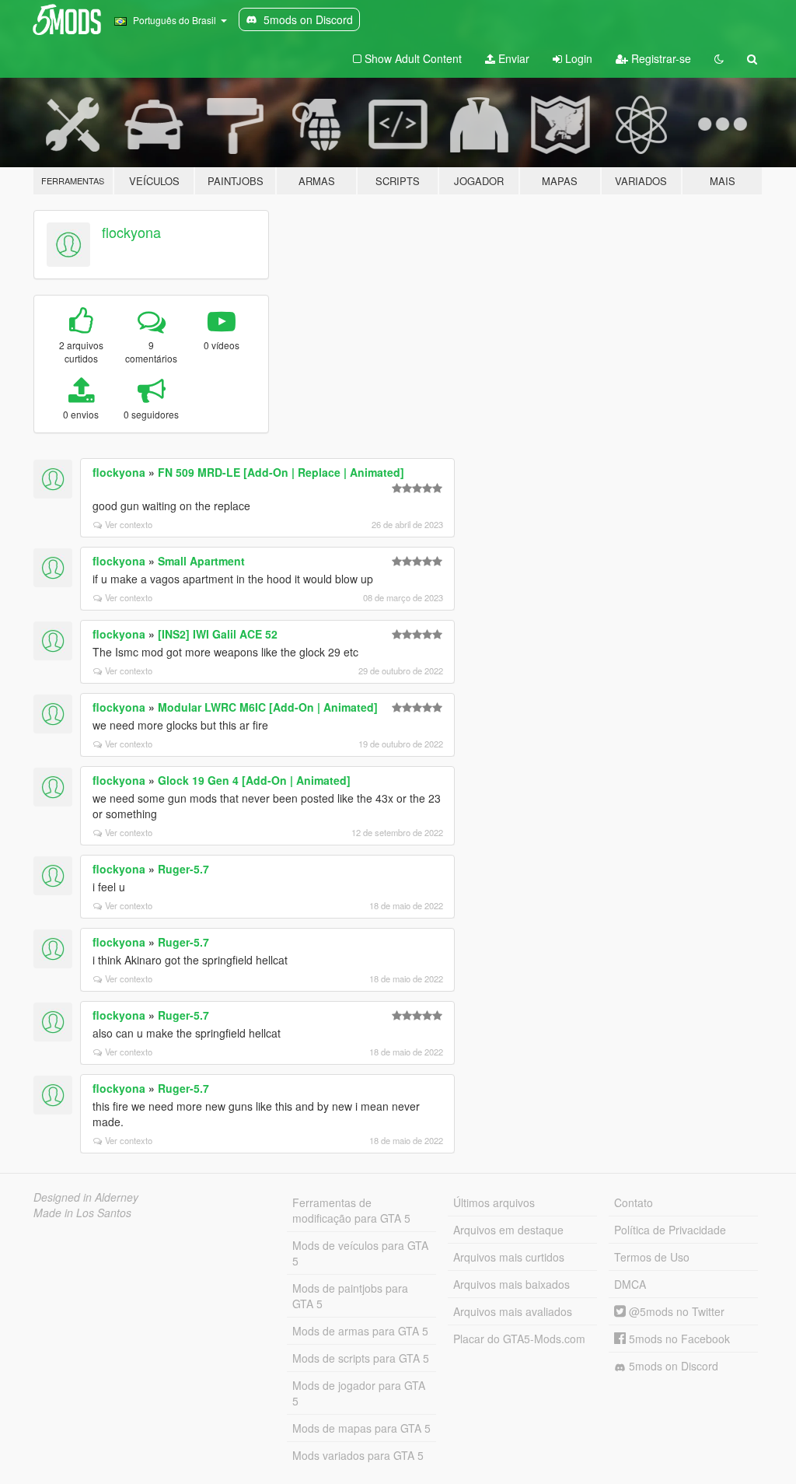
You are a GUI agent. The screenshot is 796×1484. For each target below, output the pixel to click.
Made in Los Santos (82, 1212)
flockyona (131, 232)
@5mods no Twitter (675, 1311)
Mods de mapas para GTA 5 (361, 1428)
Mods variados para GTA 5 (358, 1455)
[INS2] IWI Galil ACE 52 (218, 634)
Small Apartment (201, 561)
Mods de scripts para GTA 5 (360, 1358)
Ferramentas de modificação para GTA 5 (351, 1210)
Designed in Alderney (85, 1197)
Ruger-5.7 (183, 869)
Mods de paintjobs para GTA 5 (350, 1295)
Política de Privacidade (670, 1229)
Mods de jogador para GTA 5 (358, 1393)
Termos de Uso (652, 1257)
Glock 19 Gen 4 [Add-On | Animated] (254, 780)
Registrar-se (659, 58)
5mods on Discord (672, 1366)
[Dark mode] (719, 58)
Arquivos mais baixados (511, 1284)
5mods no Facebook (678, 1338)
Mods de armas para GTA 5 (360, 1331)
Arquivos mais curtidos (508, 1257)
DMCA (630, 1284)
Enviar (512, 58)
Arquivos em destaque (508, 1229)
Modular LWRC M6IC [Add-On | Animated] (268, 707)
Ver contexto (128, 524)
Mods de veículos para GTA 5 (360, 1253)
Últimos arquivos (494, 1202)
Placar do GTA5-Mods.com (519, 1338)
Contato (633, 1202)
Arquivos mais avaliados (512, 1311)
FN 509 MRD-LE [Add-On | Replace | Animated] (281, 472)
